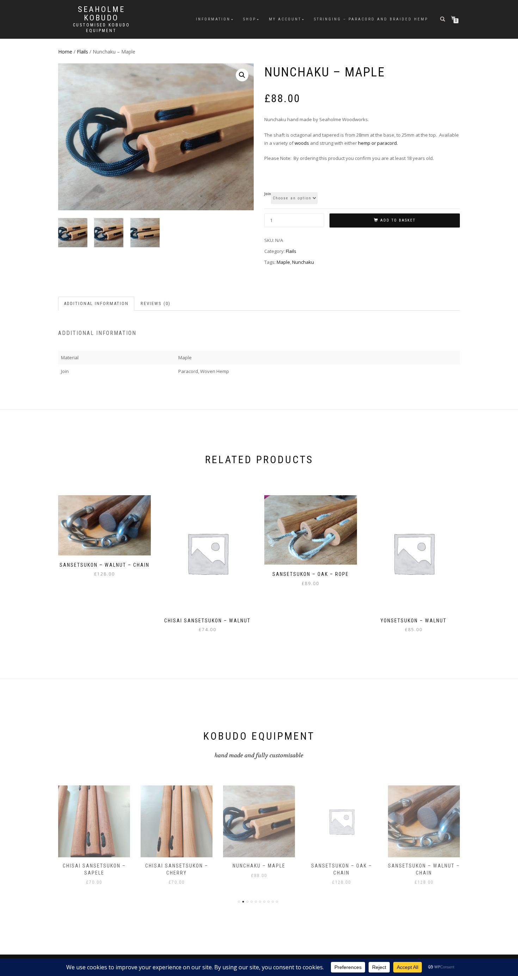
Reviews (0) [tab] (156, 303)
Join (267, 194)
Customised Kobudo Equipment (101, 28)
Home (65, 51)
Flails (82, 51)
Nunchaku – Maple (259, 866)
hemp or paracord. (378, 143)
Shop (249, 19)
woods (302, 143)
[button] (242, 75)
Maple (283, 262)
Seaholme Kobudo (101, 13)
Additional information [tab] (96, 303)
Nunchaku (303, 262)
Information (213, 19)
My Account (285, 19)
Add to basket (397, 220)
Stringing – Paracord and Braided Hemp (371, 19)
